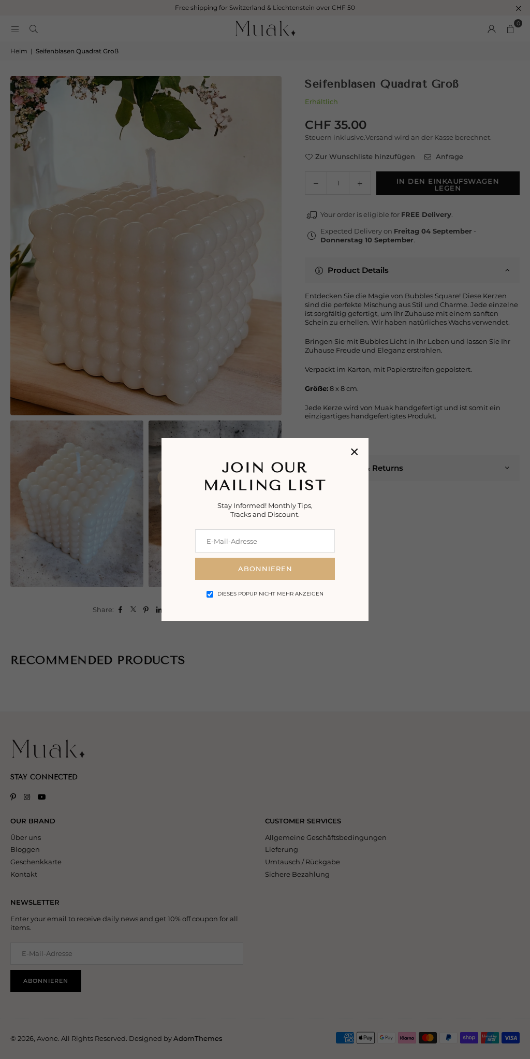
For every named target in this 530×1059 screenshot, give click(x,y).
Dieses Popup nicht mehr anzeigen (270, 593)
